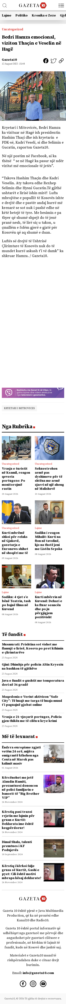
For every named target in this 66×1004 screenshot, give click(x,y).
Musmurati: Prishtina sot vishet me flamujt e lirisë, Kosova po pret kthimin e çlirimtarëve (32, 648)
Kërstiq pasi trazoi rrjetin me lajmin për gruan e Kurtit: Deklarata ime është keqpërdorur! (18, 820)
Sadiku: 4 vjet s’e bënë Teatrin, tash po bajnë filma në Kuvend (16, 603)
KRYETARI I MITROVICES (19, 408)
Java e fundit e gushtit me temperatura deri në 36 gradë (33, 683)
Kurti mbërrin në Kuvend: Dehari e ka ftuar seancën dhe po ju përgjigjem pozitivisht (48, 607)
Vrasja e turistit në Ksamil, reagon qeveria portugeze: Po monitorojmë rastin (16, 479)
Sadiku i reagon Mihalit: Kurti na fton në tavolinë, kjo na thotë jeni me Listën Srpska (48, 541)
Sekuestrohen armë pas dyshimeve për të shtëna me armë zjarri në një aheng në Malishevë (49, 479)
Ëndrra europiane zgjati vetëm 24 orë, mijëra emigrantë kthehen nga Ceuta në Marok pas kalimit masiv (21, 755)
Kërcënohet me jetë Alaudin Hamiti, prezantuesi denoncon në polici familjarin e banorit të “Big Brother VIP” (20, 788)
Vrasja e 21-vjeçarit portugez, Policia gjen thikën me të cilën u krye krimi (32, 719)
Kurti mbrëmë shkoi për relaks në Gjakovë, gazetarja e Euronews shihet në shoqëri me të (15, 543)
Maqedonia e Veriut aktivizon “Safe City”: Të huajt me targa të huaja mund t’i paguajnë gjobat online (32, 701)
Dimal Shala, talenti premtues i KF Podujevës (17, 846)
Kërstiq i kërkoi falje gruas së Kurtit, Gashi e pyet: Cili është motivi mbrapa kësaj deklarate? (21, 872)
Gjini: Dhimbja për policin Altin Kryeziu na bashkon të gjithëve (32, 666)
